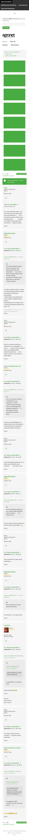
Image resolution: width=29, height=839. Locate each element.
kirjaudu (21, 18)
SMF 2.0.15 (6, 831)
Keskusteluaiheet (14, 52)
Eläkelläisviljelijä (9, 233)
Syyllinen (7, 625)
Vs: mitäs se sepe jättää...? (12, 248)
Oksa (5, 188)
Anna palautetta (23, 5)
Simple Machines (21, 831)
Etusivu (4, 41)
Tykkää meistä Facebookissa (8, 5)
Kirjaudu (5, 45)
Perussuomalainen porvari (12, 366)
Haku (11, 41)
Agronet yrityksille (6, 1)
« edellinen (5, 175)
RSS (14, 834)
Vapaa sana (9, 54)
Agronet (7, 52)
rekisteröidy (5, 20)
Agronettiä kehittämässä (7, 8)
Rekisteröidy (15, 45)
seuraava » (12, 175)
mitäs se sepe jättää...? (11, 55)
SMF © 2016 (13, 831)
